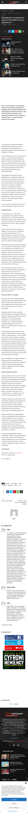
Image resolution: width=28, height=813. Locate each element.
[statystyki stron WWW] (12, 704)
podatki (15, 485)
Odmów (14, 803)
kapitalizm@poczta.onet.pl (19, 741)
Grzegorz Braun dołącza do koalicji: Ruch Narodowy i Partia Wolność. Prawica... (17, 756)
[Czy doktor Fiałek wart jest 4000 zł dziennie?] (5, 73)
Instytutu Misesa (18, 453)
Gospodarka (11, 11)
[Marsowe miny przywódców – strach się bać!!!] (5, 66)
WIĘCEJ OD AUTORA (6, 39)
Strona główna (4, 11)
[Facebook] (10, 745)
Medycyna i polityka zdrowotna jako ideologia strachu (16, 58)
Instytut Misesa (14, 483)
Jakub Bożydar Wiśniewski (4, 46)
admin (5, 24)
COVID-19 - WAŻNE (4, 61)
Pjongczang (10, 485)
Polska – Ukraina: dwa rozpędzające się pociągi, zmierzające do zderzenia (17, 51)
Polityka (3, 53)
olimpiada (4, 485)
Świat (20, 13)
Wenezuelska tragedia (6, 501)
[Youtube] (18, 745)
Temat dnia (4, 15)
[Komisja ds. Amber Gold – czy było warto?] (5, 771)
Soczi (20, 485)
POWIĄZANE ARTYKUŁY (7, 36)
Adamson (8, 483)
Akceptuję (14, 799)
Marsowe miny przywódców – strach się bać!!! (17, 65)
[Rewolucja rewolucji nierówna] (5, 44)
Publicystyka (9, 13)
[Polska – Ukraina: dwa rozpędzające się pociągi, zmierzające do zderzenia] (5, 51)
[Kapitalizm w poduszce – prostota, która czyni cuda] (5, 764)
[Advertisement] (14, 6)
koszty (20, 483)
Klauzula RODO (14, 738)
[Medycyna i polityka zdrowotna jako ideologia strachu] (5, 59)
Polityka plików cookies (12, 811)
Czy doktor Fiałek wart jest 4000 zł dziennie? (17, 72)
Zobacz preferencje (14, 807)
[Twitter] (14, 745)
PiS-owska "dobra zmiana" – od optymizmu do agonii (20, 502)
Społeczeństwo (15, 13)
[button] (26, 783)
